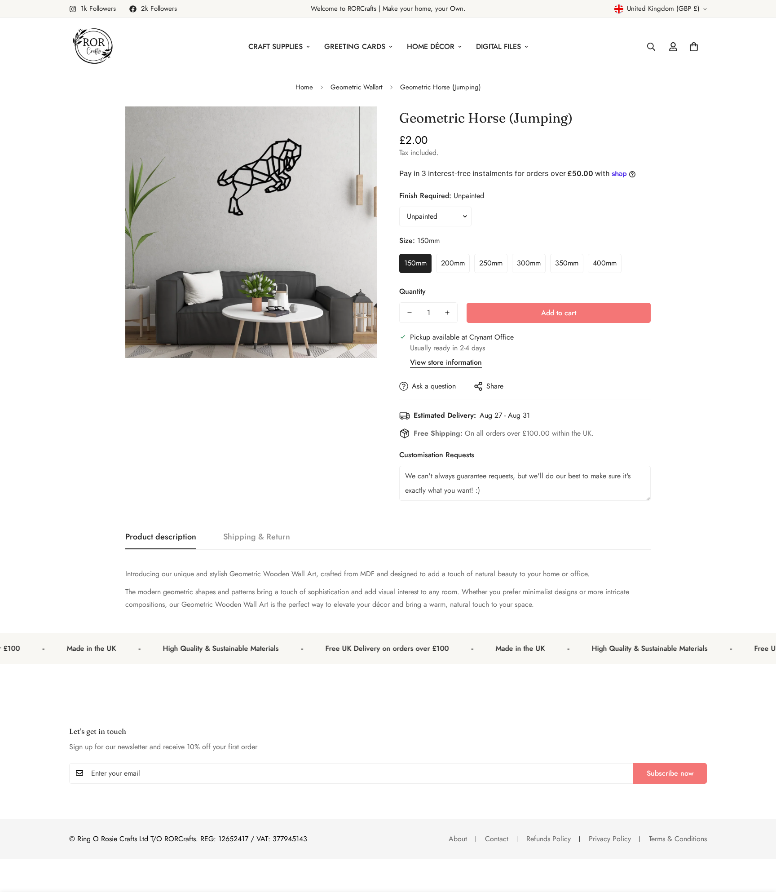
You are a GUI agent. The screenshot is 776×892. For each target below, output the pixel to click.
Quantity (412, 291)
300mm (529, 263)
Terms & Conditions (678, 839)
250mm (491, 263)
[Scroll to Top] (758, 843)
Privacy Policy (610, 839)
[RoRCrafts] (92, 46)
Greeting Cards (354, 46)
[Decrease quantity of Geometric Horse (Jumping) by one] (409, 312)
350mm (566, 263)
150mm (415, 263)
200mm (453, 263)
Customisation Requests (436, 455)
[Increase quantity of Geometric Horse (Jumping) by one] (447, 312)
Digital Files (498, 46)
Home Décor (430, 46)
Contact (496, 839)
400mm (605, 263)
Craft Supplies (275, 46)
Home (304, 87)
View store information (446, 362)
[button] (693, 46)
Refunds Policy (548, 839)
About (458, 839)
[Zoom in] (358, 125)
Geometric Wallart (357, 87)
